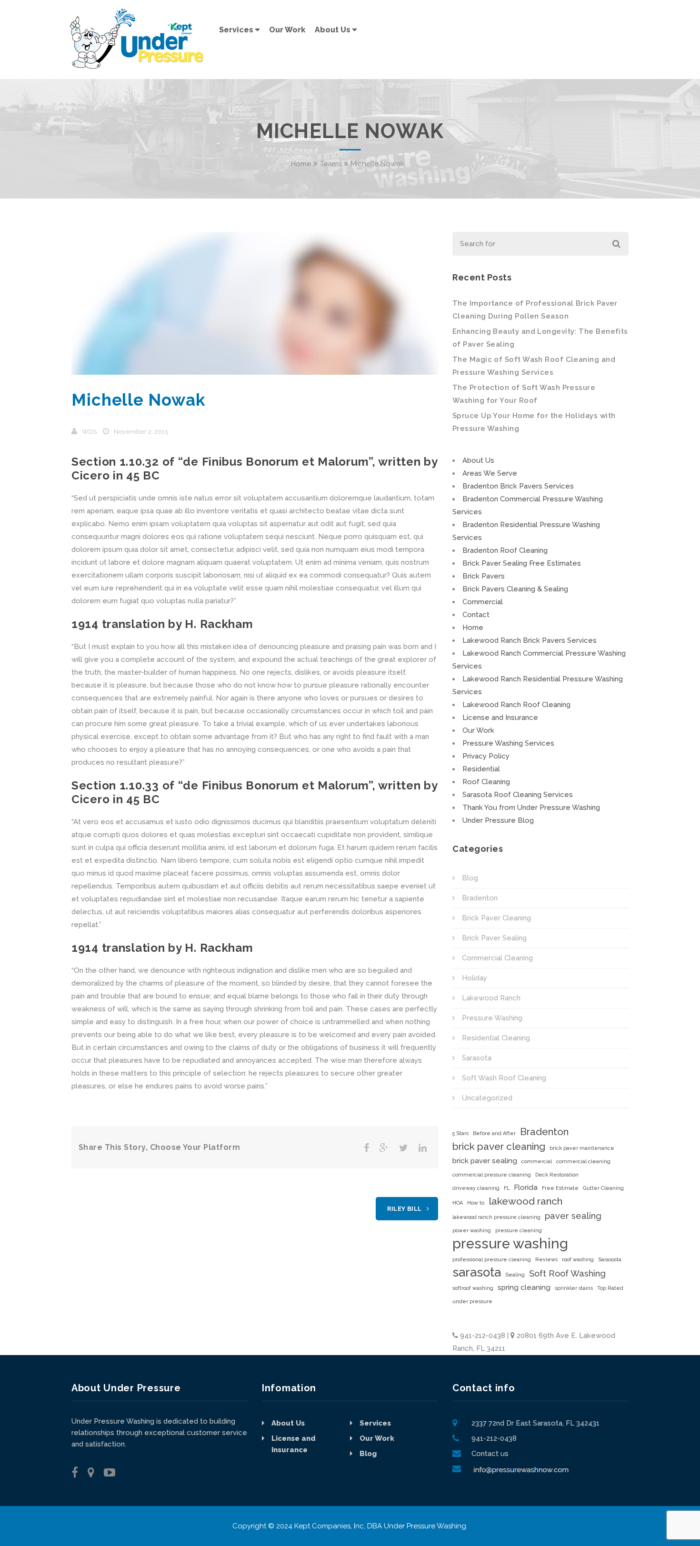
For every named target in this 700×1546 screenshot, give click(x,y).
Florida (526, 1187)
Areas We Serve (489, 473)
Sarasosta (609, 1259)
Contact (476, 614)
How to (475, 1203)
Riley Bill (404, 1208)
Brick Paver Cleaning (496, 918)
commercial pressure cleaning (491, 1174)
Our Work (478, 730)
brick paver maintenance (582, 1148)
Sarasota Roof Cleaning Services (517, 794)
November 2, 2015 (141, 431)
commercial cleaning (583, 1161)
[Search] (615, 244)
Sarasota (476, 1058)
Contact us (490, 1453)
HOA (457, 1203)
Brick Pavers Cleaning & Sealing (515, 589)
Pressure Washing (492, 1018)
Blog (470, 878)
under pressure (472, 1301)
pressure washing (510, 1243)
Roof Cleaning (486, 782)
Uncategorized (487, 1098)
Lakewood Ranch (491, 998)
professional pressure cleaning (491, 1259)
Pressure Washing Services (508, 743)
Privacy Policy (486, 756)
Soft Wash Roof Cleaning (504, 1078)
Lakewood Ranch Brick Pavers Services (529, 640)
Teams (330, 164)
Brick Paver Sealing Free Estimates (521, 563)
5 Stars (460, 1133)
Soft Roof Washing (567, 1273)
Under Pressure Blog (498, 820)
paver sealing (573, 1216)
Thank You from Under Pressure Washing (531, 807)
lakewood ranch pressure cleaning (496, 1217)
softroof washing (472, 1288)
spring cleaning (524, 1287)
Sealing (515, 1274)
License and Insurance (500, 717)
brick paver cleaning (498, 1146)
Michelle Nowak (138, 399)
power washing (471, 1230)
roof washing (578, 1259)
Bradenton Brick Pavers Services (518, 486)
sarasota (476, 1272)
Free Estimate (560, 1188)
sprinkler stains (574, 1288)
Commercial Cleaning (497, 958)
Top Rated (610, 1288)
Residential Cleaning (496, 1038)
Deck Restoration (557, 1174)
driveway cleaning (476, 1188)
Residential (481, 769)
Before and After (494, 1133)
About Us (478, 460)
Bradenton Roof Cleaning (505, 550)
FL (507, 1188)
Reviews (546, 1259)
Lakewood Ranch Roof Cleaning (516, 704)
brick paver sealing (484, 1161)
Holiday (474, 978)
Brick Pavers (483, 576)
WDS (89, 431)
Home (301, 164)
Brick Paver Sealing (494, 938)
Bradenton (480, 898)
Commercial (482, 602)
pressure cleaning (518, 1230)
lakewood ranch (525, 1201)
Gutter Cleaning (603, 1188)
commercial (536, 1161)
